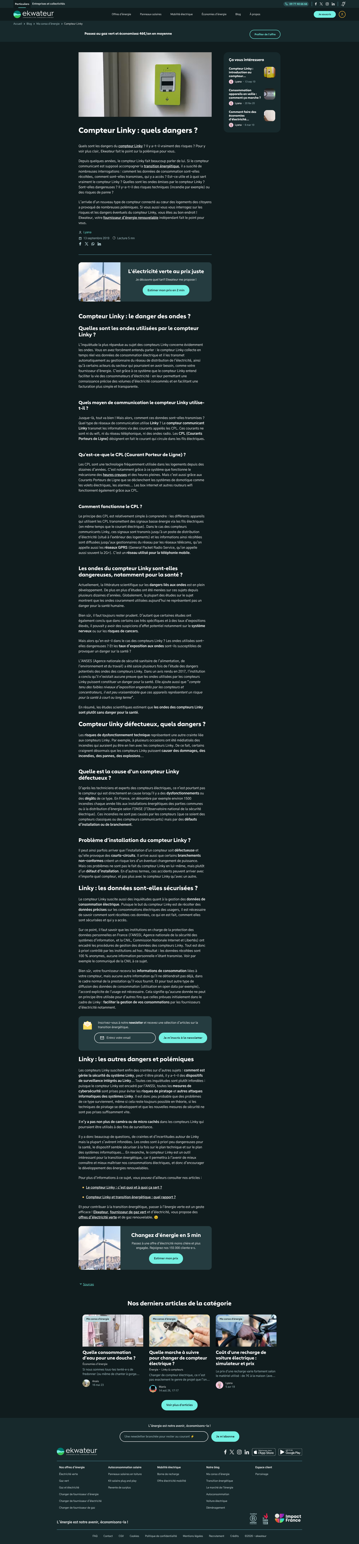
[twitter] (321, 3)
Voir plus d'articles (179, 1405)
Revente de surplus (119, 1487)
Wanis (162, 1387)
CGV (121, 1536)
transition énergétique (161, 166)
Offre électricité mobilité (171, 1481)
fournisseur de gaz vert (128, 1212)
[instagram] (327, 3)
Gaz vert (64, 1481)
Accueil (17, 24)
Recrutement (216, 1536)
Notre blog (212, 1467)
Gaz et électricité (69, 1487)
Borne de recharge (168, 1474)
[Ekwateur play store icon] (290, 1452)
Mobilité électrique (169, 1467)
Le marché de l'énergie (219, 1487)
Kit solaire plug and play (122, 1481)
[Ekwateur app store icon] (264, 1452)
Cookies (134, 1536)
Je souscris (325, 14)
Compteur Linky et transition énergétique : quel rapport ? (131, 1197)
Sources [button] (88, 1284)
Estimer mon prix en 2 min (166, 290)
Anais (95, 1381)
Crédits (234, 1536)
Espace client (263, 1467)
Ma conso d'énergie (47, 24)
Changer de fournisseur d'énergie (79, 1494)
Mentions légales (193, 1536)
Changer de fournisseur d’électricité (80, 1501)
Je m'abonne (225, 1436)
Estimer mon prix (166, 1258)
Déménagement (215, 1508)
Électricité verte (68, 1474)
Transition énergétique (219, 1481)
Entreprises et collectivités (48, 4)
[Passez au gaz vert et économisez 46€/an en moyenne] (179, 34)
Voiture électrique (216, 1501)
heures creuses (115, 475)
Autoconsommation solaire (124, 1467)
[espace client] (342, 14)
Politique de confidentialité (161, 1536)
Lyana (87, 232)
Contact (108, 1536)
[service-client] (343, 4)
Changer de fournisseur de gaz (77, 1508)
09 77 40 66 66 (298, 4)
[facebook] (316, 3)
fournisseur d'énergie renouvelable (130, 218)
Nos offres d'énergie (72, 1467)
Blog (29, 24)
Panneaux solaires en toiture (125, 1474)
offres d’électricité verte (98, 1217)
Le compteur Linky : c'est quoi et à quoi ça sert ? (124, 1187)
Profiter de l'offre (265, 34)
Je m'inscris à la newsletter (183, 1038)
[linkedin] (333, 3)
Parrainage (261, 1474)
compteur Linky (130, 146)
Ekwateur (100, 1212)
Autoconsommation (217, 1494)
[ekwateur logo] (33, 14)
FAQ (95, 1536)
